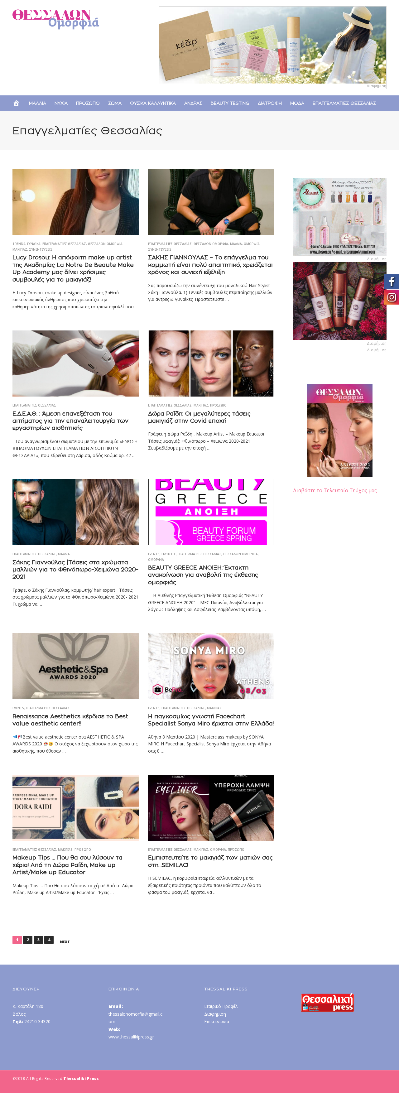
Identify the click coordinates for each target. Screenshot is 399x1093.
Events (154, 554)
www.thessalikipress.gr (131, 1037)
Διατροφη (270, 103)
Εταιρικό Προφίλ (221, 1006)
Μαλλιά (236, 244)
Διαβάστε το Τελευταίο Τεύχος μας (335, 490)
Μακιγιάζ (19, 249)
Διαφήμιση (215, 1014)
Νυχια (61, 103)
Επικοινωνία (216, 1021)
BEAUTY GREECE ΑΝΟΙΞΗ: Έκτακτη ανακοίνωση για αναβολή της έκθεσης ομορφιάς (203, 575)
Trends (18, 244)
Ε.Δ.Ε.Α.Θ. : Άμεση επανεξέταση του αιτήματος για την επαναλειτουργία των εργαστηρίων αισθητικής (70, 421)
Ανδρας (193, 103)
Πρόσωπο (218, 405)
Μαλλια (37, 103)
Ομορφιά (252, 244)
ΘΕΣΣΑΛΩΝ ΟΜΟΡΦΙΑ (105, 244)
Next (65, 942)
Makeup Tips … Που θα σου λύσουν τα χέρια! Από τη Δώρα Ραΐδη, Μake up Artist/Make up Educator (67, 865)
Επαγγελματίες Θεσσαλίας (64, 244)
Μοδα (297, 103)
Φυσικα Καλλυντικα (153, 103)
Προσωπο (88, 103)
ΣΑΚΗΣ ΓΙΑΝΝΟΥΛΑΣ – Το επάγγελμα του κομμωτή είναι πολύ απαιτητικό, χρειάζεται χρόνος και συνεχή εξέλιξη (210, 264)
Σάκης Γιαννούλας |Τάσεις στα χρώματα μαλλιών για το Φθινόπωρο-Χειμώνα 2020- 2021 (75, 569)
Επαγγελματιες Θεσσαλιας (344, 103)
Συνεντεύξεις (40, 249)
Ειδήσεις (168, 554)
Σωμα (115, 103)
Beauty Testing (230, 103)
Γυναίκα (34, 244)
